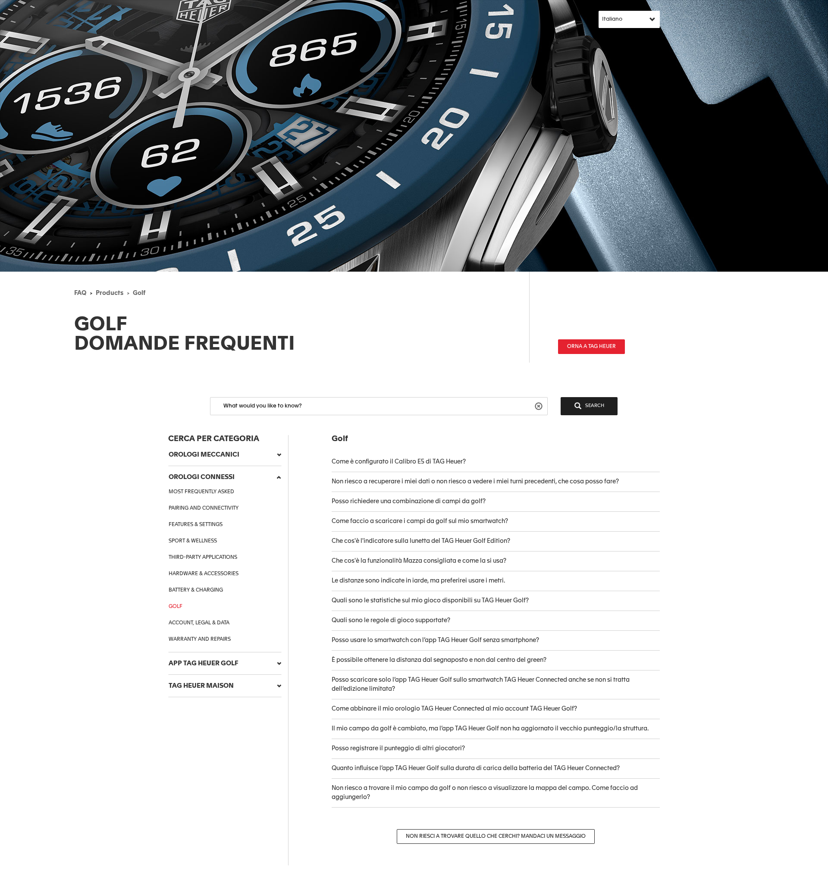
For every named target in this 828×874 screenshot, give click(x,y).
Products (109, 293)
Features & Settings (196, 524)
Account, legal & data (199, 623)
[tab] (225, 455)
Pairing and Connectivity (203, 508)
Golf (139, 293)
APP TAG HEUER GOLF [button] (203, 663)
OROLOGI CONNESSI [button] (202, 477)
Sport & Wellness (193, 541)
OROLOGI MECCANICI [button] (204, 454)
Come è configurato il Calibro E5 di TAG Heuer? (399, 462)
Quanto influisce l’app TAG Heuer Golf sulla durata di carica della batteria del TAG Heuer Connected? (476, 768)
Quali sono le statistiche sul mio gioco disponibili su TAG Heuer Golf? (430, 601)
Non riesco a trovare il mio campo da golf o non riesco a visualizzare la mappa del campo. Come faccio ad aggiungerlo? (485, 792)
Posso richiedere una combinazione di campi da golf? (409, 501)
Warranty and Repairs (200, 639)
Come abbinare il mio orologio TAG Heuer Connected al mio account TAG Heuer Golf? (454, 709)
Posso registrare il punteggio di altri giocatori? (398, 749)
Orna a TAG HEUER (591, 346)
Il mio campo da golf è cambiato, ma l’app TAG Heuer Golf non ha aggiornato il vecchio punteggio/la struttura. (490, 729)
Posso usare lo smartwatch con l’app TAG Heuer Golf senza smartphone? (435, 640)
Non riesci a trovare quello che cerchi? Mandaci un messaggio (496, 836)
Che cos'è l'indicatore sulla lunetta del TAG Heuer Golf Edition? (421, 541)
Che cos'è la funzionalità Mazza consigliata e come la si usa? (419, 561)
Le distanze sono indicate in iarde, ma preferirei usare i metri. (418, 581)
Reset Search (540, 405)
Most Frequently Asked (201, 492)
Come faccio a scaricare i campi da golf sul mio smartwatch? (420, 521)
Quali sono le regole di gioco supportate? (391, 620)
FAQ (80, 293)
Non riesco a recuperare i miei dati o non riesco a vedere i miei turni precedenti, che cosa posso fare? (475, 482)
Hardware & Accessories (203, 573)
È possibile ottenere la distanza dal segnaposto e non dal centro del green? (439, 660)
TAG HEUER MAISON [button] (201, 686)
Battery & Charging (196, 590)
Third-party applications (203, 557)
